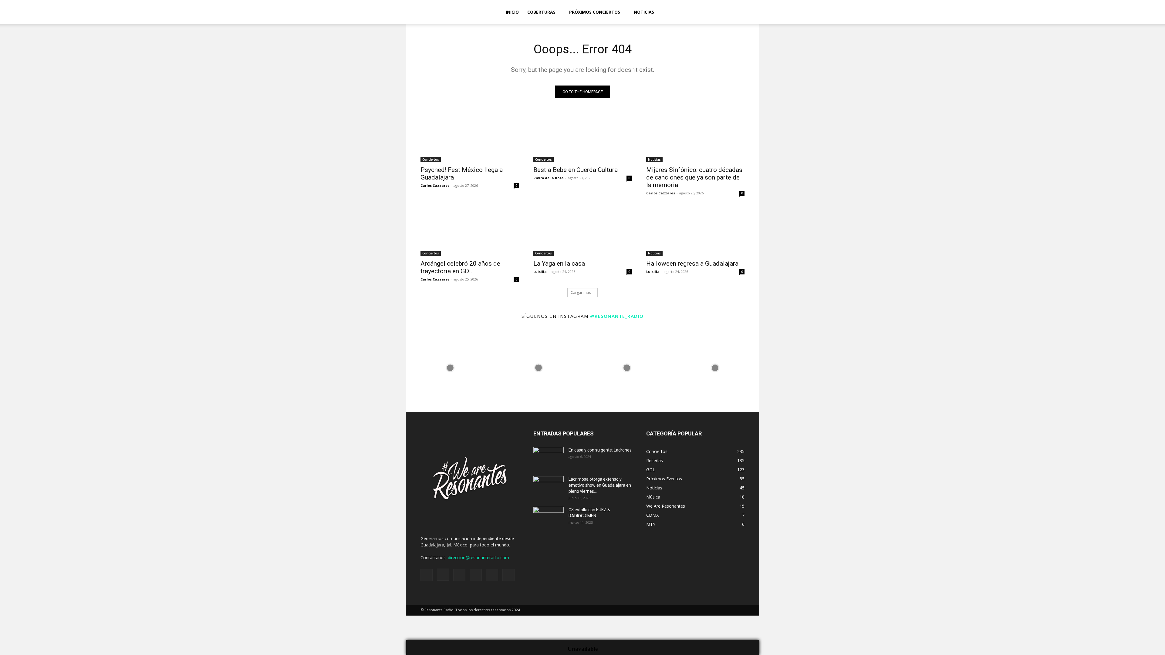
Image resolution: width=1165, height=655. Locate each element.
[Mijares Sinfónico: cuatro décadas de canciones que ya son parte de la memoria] (695, 137)
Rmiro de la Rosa (548, 178)
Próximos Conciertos (594, 12)
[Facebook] (1089, 12)
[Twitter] (1131, 12)
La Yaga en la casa (559, 263)
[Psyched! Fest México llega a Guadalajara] (469, 137)
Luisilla (540, 271)
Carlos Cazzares (434, 185)
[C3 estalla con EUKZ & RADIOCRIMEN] (548, 517)
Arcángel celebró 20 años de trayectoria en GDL (460, 267)
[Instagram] (1100, 12)
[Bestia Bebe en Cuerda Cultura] (582, 137)
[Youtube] (1141, 12)
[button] (1157, 12)
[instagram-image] (450, 368)
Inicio (512, 12)
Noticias (644, 12)
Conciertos (430, 159)
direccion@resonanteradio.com (478, 557)
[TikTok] (1120, 12)
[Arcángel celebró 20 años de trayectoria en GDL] (469, 231)
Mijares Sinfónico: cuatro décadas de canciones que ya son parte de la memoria (694, 177)
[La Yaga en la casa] (582, 231)
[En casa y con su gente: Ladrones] (548, 457)
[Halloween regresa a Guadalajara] (695, 231)
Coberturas (541, 12)
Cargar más (581, 292)
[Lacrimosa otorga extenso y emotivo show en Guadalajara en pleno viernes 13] (548, 486)
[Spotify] (1110, 12)
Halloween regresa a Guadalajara (692, 263)
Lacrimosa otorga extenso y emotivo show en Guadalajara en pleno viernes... (600, 485)
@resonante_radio (617, 316)
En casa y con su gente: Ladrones (600, 450)
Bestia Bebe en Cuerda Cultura (575, 169)
